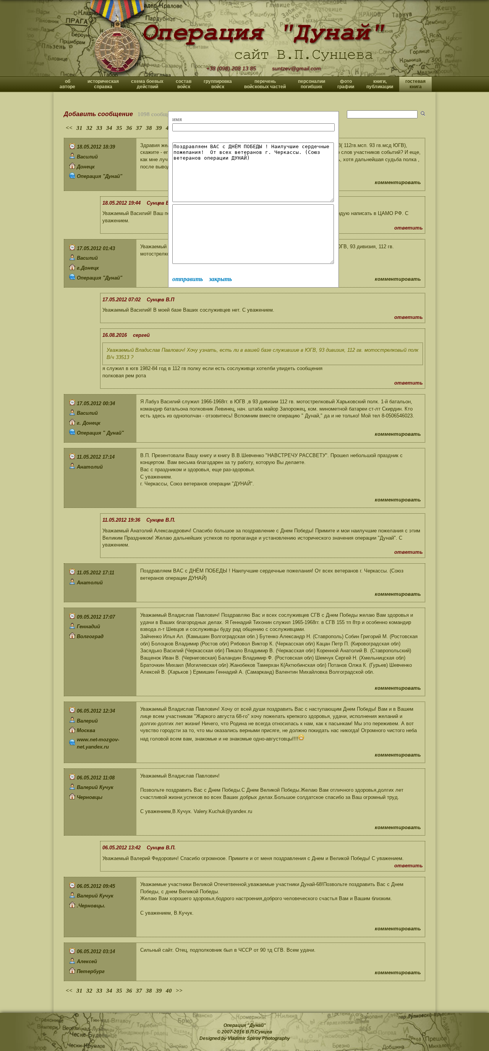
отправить (187, 279)
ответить (408, 228)
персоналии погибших (311, 84)
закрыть (220, 279)
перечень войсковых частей (265, 84)
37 (139, 128)
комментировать (398, 182)
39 (159, 128)
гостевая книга (415, 84)
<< (69, 128)
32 (89, 128)
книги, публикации (379, 84)
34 (109, 128)
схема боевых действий (147, 84)
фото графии (345, 84)
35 (119, 128)
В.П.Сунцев (259, 1032)
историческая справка (103, 84)
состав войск (183, 84)
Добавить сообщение (98, 114)
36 (129, 128)
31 (79, 128)
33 (99, 128)
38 (149, 128)
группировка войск (218, 84)
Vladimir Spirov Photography (259, 1038)
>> (179, 991)
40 (169, 991)
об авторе (67, 84)
